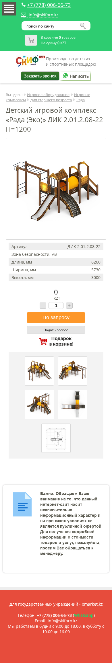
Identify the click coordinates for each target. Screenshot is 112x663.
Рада (80, 99)
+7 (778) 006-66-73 (49, 4)
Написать (79, 76)
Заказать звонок (40, 76)
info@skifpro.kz (43, 14)
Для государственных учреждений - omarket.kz (56, 604)
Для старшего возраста (51, 99)
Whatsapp (84, 615)
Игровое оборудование (48, 94)
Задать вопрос (56, 329)
